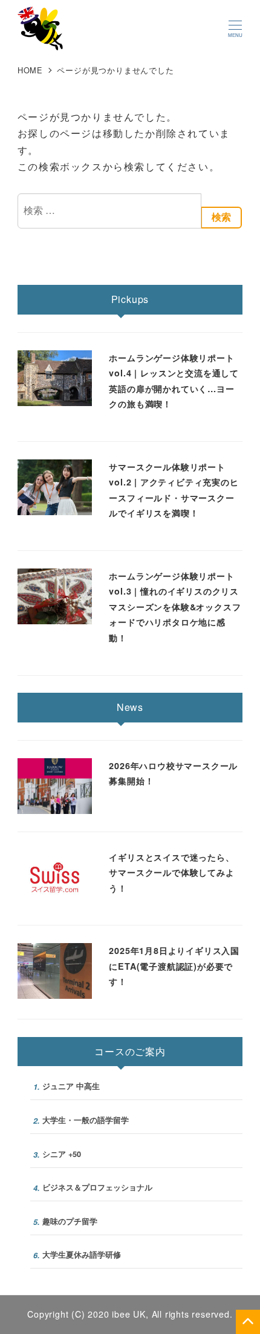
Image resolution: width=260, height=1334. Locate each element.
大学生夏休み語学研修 (77, 1255)
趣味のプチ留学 (65, 1221)
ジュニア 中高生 (66, 1086)
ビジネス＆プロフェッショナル (92, 1187)
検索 (221, 217)
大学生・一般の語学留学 (81, 1120)
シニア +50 (57, 1154)
